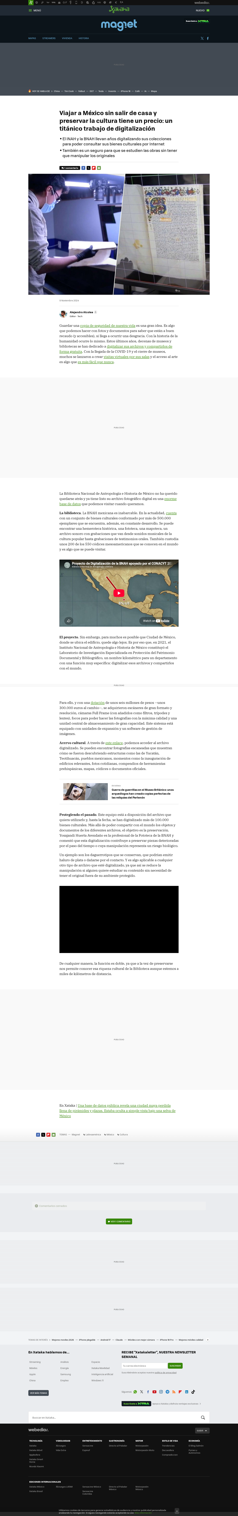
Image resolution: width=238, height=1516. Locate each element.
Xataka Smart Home (36, 1460)
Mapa (154, 91)
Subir (200, 1430)
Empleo (64, 1380)
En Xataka (116, 785)
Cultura (124, 1134)
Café (137, 91)
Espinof (86, 1450)
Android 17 (106, 1339)
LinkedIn (186, 1391)
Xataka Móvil (35, 1450)
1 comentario (71, 167)
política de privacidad (165, 1372)
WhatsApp (135, 1391)
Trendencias (168, 1445)
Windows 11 (97, 1380)
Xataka (119, 9)
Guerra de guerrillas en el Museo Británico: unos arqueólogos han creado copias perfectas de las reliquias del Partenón (143, 793)
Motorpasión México (142, 1488)
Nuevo (200, 10)
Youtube (154, 1391)
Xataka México (36, 1486)
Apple (32, 1374)
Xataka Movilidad (100, 1368)
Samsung (65, 1374)
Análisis (64, 1361)
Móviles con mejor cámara (141, 1339)
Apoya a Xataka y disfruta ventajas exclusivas (175, 1403)
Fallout (81, 91)
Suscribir (175, 1365)
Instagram (161, 1391)
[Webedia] (38, 1430)
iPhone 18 (125, 91)
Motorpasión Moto (145, 1450)
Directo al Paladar (118, 1445)
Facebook (208, 38)
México (110, 1134)
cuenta (171, 513)
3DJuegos (61, 1445)
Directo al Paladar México (118, 1488)
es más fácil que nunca (96, 362)
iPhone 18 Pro (167, 1339)
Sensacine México (91, 1486)
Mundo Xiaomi (36, 1466)
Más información (143, 1512)
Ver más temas (38, 1392)
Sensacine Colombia (87, 1492)
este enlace (114, 742)
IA (145, 91)
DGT (92, 91)
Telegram (167, 1391)
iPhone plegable (87, 1339)
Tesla (101, 91)
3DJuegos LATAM (64, 1486)
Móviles (33, 1368)
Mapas (32, 38)
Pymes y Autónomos (194, 1451)
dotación (98, 702)
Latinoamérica (93, 1134)
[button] (83, 312)
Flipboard (94, 168)
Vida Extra (61, 1450)
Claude (119, 1339)
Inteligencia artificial (102, 1374)
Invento (112, 91)
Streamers (49, 38)
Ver (120, 1221)
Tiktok (193, 1391)
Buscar (203, 1417)
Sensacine (87, 1445)
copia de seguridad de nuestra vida (107, 325)
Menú (37, 10)
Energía (64, 1368)
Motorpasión (142, 1445)
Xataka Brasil (36, 1491)
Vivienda (67, 38)
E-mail (99, 168)
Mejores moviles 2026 (63, 1339)
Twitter (202, 38)
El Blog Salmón (196, 1445)
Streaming (35, 1361)
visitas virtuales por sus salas (126, 356)
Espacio (95, 1361)
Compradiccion (170, 1454)
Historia (84, 38)
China (57, 91)
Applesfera (34, 1454)
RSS (173, 1391)
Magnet (119, 25)
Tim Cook (69, 91)
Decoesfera (168, 1450)
